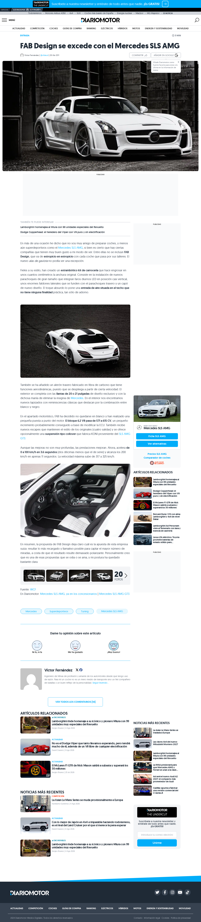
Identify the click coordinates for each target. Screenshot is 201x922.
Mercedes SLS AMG (112, 611)
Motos (136, 28)
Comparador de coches (157, 457)
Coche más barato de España (98, 13)
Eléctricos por (19, 10)
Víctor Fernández (31, 55)
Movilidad (183, 28)
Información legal (152, 918)
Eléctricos (107, 28)
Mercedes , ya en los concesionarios (69, 594)
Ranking (91, 28)
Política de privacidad (181, 918)
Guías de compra (72, 28)
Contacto (138, 918)
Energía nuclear (124, 13)
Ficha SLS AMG (157, 436)
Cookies (165, 918)
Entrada (24, 35)
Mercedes (70, 247)
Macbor (139, 13)
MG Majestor (153, 13)
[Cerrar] (178, 62)
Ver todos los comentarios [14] (75, 701)
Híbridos (122, 28)
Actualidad (18, 28)
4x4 (71, 13)
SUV (79, 13)
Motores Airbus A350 (55, 13)
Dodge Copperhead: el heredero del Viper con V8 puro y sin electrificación (62, 232)
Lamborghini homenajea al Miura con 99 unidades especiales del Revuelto (62, 227)
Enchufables (60, 717)
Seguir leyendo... (100, 682)
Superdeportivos (59, 611)
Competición (37, 28)
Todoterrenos (34, 13)
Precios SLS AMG (157, 454)
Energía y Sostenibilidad (158, 28)
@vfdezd (44, 55)
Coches (53, 28)
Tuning (85, 611)
